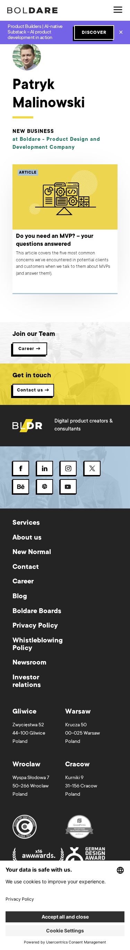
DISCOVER (94, 32)
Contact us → (33, 390)
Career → (29, 349)
